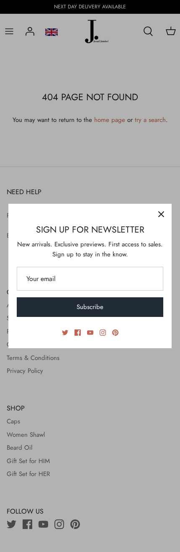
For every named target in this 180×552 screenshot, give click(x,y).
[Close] (161, 214)
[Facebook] (78, 332)
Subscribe (90, 306)
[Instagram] (103, 332)
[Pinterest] (115, 332)
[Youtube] (90, 332)
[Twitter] (65, 332)
